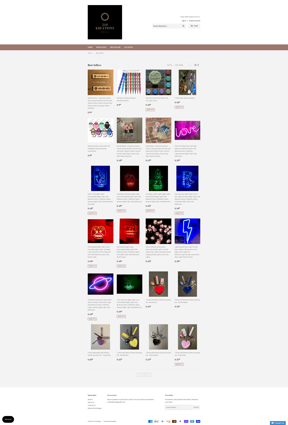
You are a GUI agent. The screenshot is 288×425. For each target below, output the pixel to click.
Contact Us (92, 405)
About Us (91, 402)
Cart (196, 26)
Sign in (184, 21)
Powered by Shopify (110, 421)
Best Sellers (115, 47)
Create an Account (194, 21)
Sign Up (196, 407)
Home (90, 47)
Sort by (169, 65)
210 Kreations (97, 421)
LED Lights (128, 47)
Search (90, 399)
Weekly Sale (101, 47)
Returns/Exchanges (95, 408)
